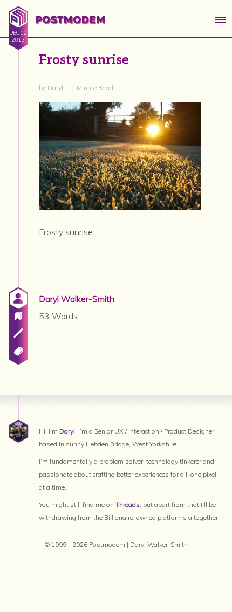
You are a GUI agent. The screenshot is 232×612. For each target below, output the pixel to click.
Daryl (67, 431)
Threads (127, 504)
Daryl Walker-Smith (76, 298)
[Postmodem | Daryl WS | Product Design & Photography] (57, 27)
